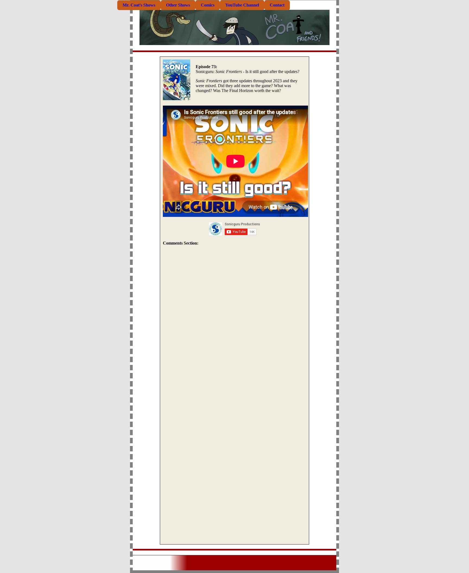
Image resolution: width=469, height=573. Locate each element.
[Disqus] (234, 323)
